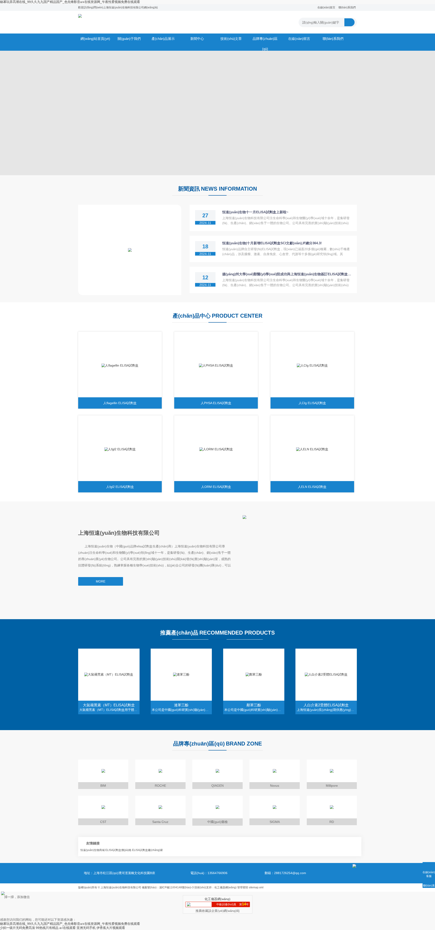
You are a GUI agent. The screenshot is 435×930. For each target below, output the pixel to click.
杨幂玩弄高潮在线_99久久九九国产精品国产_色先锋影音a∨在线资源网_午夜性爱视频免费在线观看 (70, 2)
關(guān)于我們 (129, 39)
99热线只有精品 (47, 928)
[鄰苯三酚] (254, 675)
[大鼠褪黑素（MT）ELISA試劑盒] (109, 675)
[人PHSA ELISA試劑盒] (216, 366)
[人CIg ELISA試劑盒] (312, 366)
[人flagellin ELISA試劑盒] (120, 366)
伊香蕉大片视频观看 (111, 928)
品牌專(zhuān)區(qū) (265, 40)
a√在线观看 (67, 928)
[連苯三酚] (181, 675)
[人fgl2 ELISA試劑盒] (120, 449)
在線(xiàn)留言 (326, 7)
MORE (100, 581)
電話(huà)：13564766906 (208, 873)
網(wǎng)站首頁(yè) (95, 39)
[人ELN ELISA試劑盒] (312, 449)
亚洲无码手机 (86, 928)
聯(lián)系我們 (347, 7)
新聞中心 (197, 39)
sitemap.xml (256, 887)
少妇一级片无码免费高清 (17, 928)
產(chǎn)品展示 (163, 39)
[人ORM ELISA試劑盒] (216, 449)
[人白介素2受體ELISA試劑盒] (326, 675)
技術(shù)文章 (231, 39)
